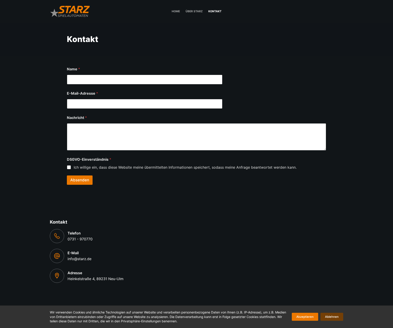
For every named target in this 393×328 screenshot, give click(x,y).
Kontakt (215, 11)
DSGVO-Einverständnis (89, 159)
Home (176, 11)
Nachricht (77, 118)
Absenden (79, 180)
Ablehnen (332, 316)
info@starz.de (79, 258)
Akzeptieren (305, 316)
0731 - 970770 (80, 239)
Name (73, 69)
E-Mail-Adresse (82, 93)
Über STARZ (194, 11)
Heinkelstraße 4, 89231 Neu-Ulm (95, 278)
